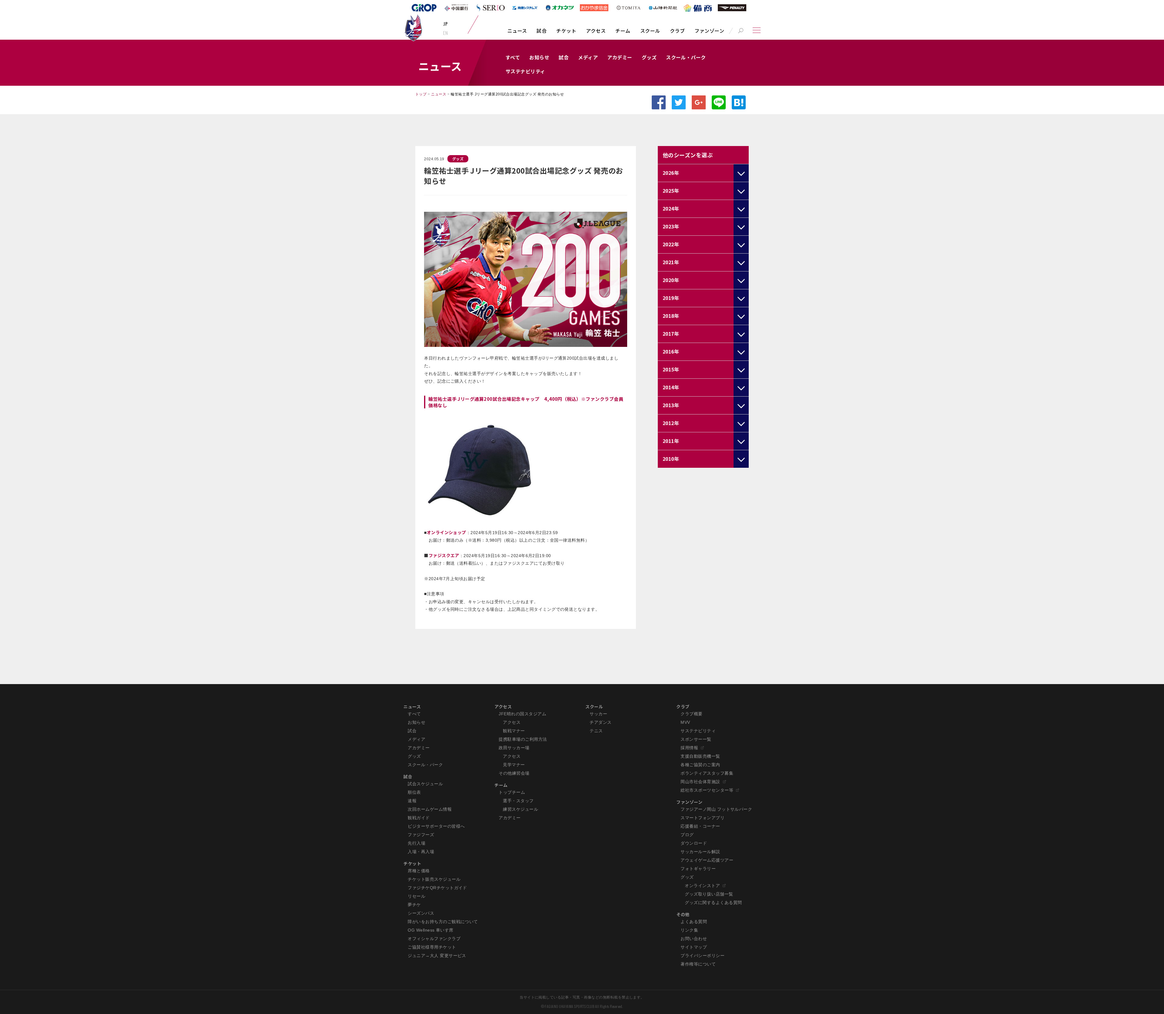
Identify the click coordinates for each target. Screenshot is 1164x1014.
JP (445, 23)
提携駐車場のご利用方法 (523, 739)
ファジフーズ (421, 834)
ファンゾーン (709, 30)
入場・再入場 (421, 851)
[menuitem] (517, 34)
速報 (412, 800)
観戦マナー (514, 730)
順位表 (414, 792)
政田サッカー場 (514, 747)
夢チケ (414, 904)
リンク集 (689, 930)
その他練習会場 (514, 773)
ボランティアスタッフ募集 (707, 773)
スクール (650, 30)
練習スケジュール (520, 809)
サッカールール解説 (700, 851)
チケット (566, 30)
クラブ (677, 30)
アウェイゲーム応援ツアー (707, 860)
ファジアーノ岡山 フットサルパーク (716, 809)
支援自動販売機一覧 (700, 756)
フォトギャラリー (698, 868)
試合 (542, 30)
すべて (513, 57)
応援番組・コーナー (700, 826)
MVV (685, 722)
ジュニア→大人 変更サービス (437, 955)
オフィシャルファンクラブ (434, 938)
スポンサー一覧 (696, 739)
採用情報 (689, 747)
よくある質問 (694, 921)
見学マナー (514, 764)
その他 (682, 914)
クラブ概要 (691, 713)
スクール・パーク (686, 57)
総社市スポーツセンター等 (707, 790)
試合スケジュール (425, 783)
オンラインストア (702, 885)
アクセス (596, 30)
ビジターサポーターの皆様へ (436, 826)
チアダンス (600, 722)
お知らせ (539, 57)
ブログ (687, 834)
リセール (416, 896)
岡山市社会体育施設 (700, 781)
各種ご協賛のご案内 (700, 764)
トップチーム (512, 792)
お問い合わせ (694, 938)
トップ (420, 94)
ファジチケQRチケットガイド (437, 887)
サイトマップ (694, 947)
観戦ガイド (419, 817)
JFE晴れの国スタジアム (522, 713)
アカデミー (619, 57)
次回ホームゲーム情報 (430, 809)
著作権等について (698, 964)
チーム (622, 30)
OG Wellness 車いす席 (430, 930)
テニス (596, 730)
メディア (588, 57)
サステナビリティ (525, 71)
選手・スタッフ (518, 800)
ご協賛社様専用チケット (432, 947)
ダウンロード (694, 843)
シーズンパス (421, 913)
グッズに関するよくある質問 (713, 902)
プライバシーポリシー (702, 955)
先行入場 (416, 843)
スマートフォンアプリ (702, 817)
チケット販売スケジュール (434, 879)
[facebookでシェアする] (659, 102)
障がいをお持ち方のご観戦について (443, 921)
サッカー (598, 713)
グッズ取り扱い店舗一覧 (709, 894)
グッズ (649, 57)
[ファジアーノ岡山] (413, 27)
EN (445, 32)
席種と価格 (419, 870)
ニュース (517, 30)
